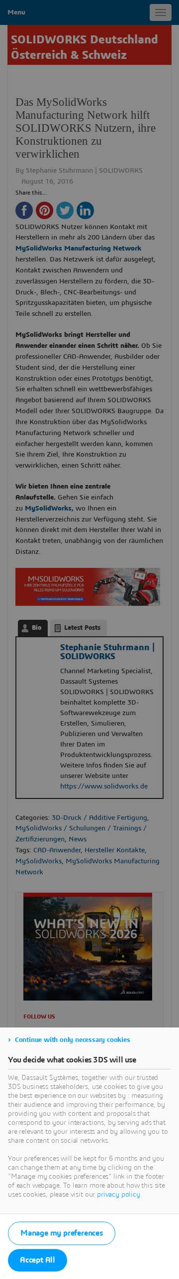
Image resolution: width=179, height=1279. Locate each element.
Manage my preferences (61, 1233)
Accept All (37, 1260)
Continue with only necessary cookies (72, 1039)
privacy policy (118, 1194)
